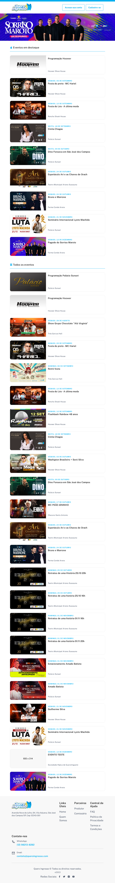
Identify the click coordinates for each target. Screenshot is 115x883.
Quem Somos (63, 818)
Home (62, 811)
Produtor (79, 808)
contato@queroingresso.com (32, 856)
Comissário (80, 813)
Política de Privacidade (96, 818)
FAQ (92, 811)
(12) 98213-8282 (25, 844)
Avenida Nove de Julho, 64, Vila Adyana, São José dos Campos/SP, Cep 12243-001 (34, 814)
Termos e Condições (96, 827)
